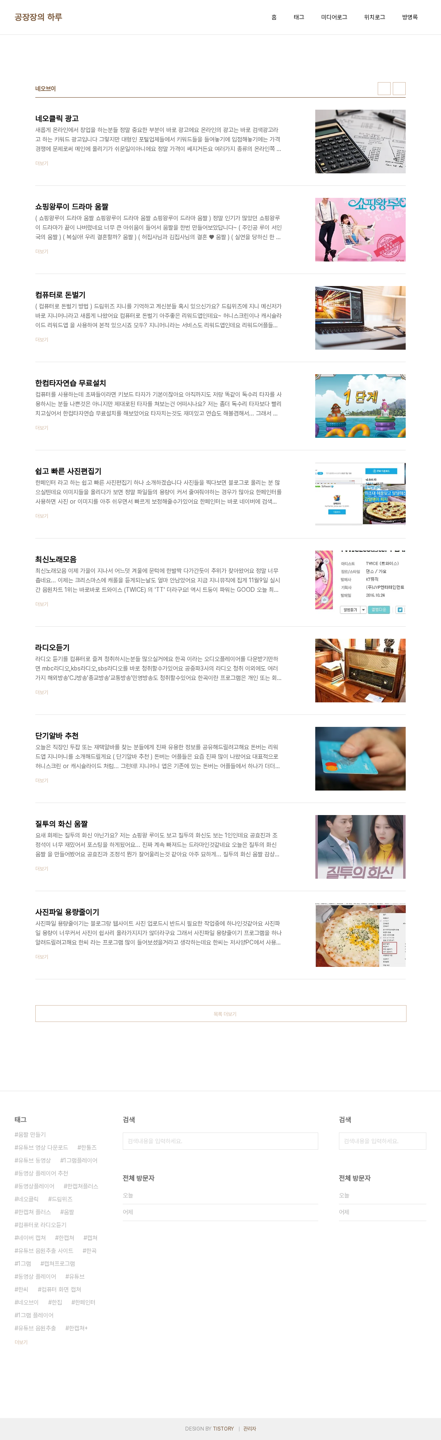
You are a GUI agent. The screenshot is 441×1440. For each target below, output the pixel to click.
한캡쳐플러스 (82, 1186)
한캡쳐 (66, 1237)
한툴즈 (88, 1147)
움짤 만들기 (32, 1134)
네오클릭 (28, 1199)
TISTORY (223, 1429)
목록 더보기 (225, 1014)
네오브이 (28, 1302)
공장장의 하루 (38, 17)
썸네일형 (384, 88)
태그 (299, 17)
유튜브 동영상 (34, 1160)
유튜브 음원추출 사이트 (45, 1250)
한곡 (91, 1250)
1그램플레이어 (80, 1160)
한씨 (23, 1289)
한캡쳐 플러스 (34, 1212)
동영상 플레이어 (37, 1276)
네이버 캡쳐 (32, 1237)
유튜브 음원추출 (37, 1328)
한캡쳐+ (78, 1328)
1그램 (24, 1263)
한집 (57, 1302)
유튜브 (76, 1276)
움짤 (69, 1212)
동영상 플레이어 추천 (43, 1173)
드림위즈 (62, 1199)
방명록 (410, 17)
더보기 (21, 1342)
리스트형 (399, 88)
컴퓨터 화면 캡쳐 (61, 1289)
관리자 (249, 1429)
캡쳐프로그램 (59, 1263)
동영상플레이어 (36, 1186)
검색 (309, 1141)
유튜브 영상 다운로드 (43, 1147)
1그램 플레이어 (35, 1315)
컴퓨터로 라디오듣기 (42, 1225)
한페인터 (85, 1302)
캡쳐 (92, 1237)
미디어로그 (334, 17)
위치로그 (374, 17)
